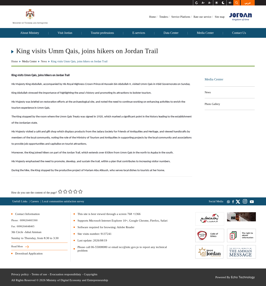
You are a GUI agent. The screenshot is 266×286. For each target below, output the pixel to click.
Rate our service (203, 16)
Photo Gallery (212, 104)
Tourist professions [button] (102, 32)
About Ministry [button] (29, 32)
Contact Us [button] (239, 32)
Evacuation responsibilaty (65, 274)
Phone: (15, 220)
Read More (17, 246)
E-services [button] (138, 32)
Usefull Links (19, 201)
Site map (220, 16)
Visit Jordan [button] (65, 32)
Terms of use (39, 274)
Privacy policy (20, 274)
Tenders (164, 16)
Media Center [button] (205, 32)
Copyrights (90, 274)
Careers (35, 201)
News (208, 92)
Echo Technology (243, 277)
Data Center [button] (171, 32)
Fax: (13, 226)
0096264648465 (25, 226)
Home (153, 16)
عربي (248, 2)
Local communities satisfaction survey (63, 201)
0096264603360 (29, 220)
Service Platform (181, 16)
